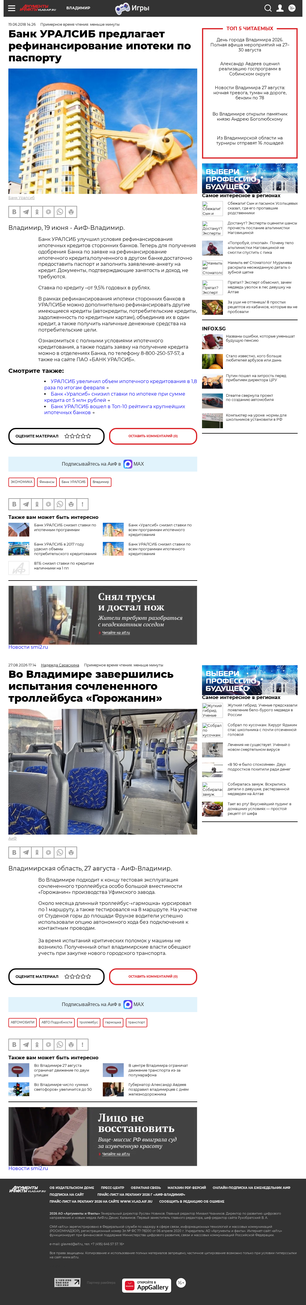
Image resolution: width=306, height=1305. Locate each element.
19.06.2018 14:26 (22, 24)
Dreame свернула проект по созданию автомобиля (250, 398)
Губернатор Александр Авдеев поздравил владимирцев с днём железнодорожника (158, 1089)
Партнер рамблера (101, 1282)
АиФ (12, 838)
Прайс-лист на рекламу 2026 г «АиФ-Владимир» (141, 1195)
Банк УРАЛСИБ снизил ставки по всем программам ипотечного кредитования (159, 549)
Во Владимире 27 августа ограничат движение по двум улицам (61, 1070)
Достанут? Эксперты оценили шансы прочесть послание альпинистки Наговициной (262, 228)
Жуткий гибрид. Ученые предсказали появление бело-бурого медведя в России (262, 710)
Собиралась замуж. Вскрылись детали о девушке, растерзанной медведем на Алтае (258, 789)
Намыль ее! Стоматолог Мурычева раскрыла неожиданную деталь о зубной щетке (260, 267)
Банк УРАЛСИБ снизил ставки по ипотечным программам (65, 527)
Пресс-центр (112, 1188)
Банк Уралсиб (21, 197)
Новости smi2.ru (28, 647)
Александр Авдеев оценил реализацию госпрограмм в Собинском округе (250, 69)
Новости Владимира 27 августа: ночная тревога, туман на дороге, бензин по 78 (250, 93)
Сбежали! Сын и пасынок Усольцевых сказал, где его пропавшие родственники (263, 208)
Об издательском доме (72, 1188)
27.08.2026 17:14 (22, 665)
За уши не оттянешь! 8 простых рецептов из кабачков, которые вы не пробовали (262, 307)
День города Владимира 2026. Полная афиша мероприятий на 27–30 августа (249, 45)
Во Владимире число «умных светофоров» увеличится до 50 (63, 1087)
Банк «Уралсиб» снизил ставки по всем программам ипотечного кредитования (160, 530)
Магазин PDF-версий (187, 1188)
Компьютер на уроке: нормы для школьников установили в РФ (256, 417)
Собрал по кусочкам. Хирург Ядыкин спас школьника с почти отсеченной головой (262, 730)
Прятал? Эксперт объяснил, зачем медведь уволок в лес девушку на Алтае (259, 287)
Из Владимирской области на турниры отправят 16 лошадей (250, 141)
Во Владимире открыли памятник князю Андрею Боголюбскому (249, 117)
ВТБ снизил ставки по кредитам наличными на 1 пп (64, 565)
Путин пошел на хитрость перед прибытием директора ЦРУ (256, 378)
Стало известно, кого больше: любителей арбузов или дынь (254, 358)
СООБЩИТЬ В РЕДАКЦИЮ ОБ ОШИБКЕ (191, 1202)
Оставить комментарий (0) (153, 436)
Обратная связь (146, 1188)
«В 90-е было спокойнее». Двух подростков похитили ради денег (259, 766)
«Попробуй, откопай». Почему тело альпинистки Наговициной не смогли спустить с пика (261, 248)
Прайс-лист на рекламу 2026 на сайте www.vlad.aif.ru (101, 1202)
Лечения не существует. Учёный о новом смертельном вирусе (259, 747)
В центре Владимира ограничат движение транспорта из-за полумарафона (158, 1070)
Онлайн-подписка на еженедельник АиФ (251, 1188)
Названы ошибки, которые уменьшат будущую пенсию (260, 338)
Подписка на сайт (67, 1195)
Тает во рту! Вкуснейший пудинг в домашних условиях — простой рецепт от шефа (259, 809)
